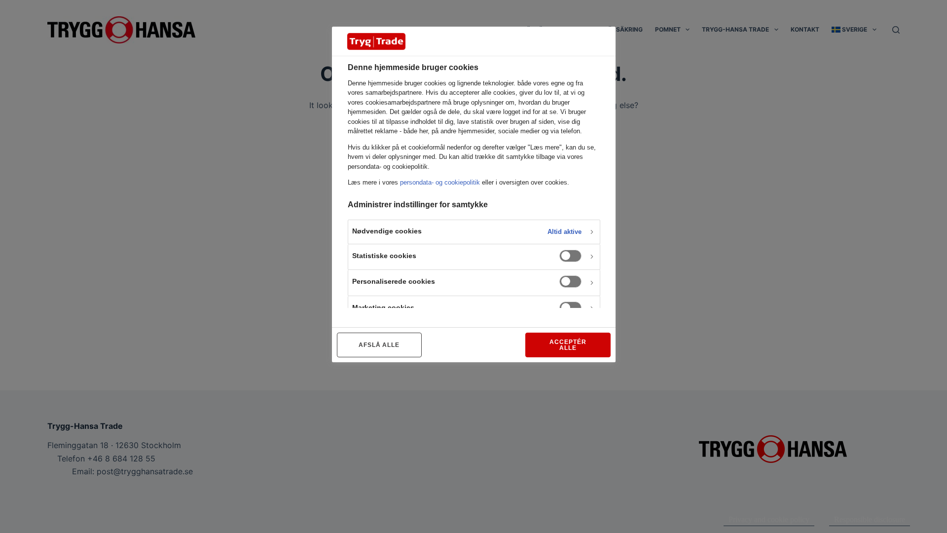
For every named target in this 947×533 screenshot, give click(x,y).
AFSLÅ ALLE (379, 345)
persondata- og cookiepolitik (440, 182)
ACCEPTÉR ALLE (567, 345)
